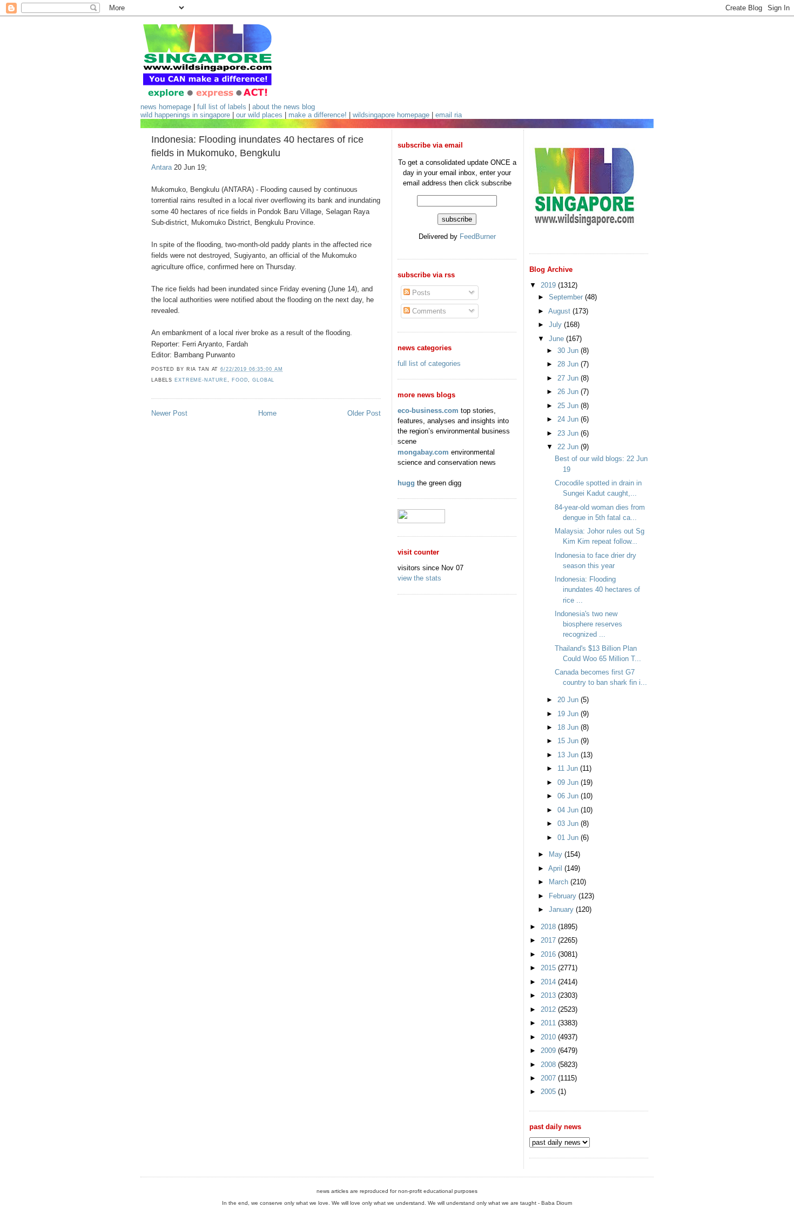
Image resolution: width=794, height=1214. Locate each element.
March (559, 882)
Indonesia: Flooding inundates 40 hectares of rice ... (597, 589)
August (560, 311)
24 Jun (569, 419)
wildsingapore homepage (391, 115)
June (557, 339)
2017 (549, 940)
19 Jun (569, 714)
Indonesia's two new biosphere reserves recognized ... (588, 624)
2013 (549, 995)
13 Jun (569, 755)
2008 (549, 1064)
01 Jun (569, 837)
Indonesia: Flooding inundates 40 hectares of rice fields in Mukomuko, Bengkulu (257, 146)
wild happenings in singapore (185, 115)
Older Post (364, 413)
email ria (448, 115)
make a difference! (317, 115)
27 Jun (569, 378)
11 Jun (568, 768)
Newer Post (169, 413)
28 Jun (569, 364)
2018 (549, 927)
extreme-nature (200, 380)
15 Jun (569, 741)
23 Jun (569, 433)
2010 (549, 1037)
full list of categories (429, 363)
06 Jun (569, 796)
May (556, 854)
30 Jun (569, 350)
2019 (549, 285)
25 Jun (569, 406)
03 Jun (569, 823)
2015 (549, 968)
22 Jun (569, 447)
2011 (549, 1023)
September (567, 297)
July (556, 325)
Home (267, 413)
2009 (549, 1050)
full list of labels (221, 107)
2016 (549, 954)
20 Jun (569, 700)
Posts (420, 293)
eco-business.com (428, 410)
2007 (549, 1078)
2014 (549, 982)
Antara (161, 167)
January (562, 909)
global (263, 380)
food (240, 380)
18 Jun (569, 727)
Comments (428, 311)
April (556, 868)
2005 (549, 1092)
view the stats (419, 578)
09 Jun (569, 782)
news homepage (165, 107)
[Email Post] (286, 369)
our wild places (259, 115)
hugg (406, 483)
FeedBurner (478, 236)
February (563, 896)
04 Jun (569, 810)
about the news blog (283, 107)
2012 (549, 1009)
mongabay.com (423, 452)
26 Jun (569, 392)
